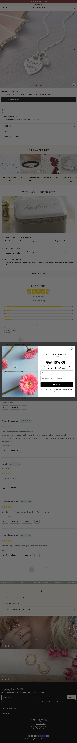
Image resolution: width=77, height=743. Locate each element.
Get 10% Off (57, 384)
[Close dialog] (72, 348)
